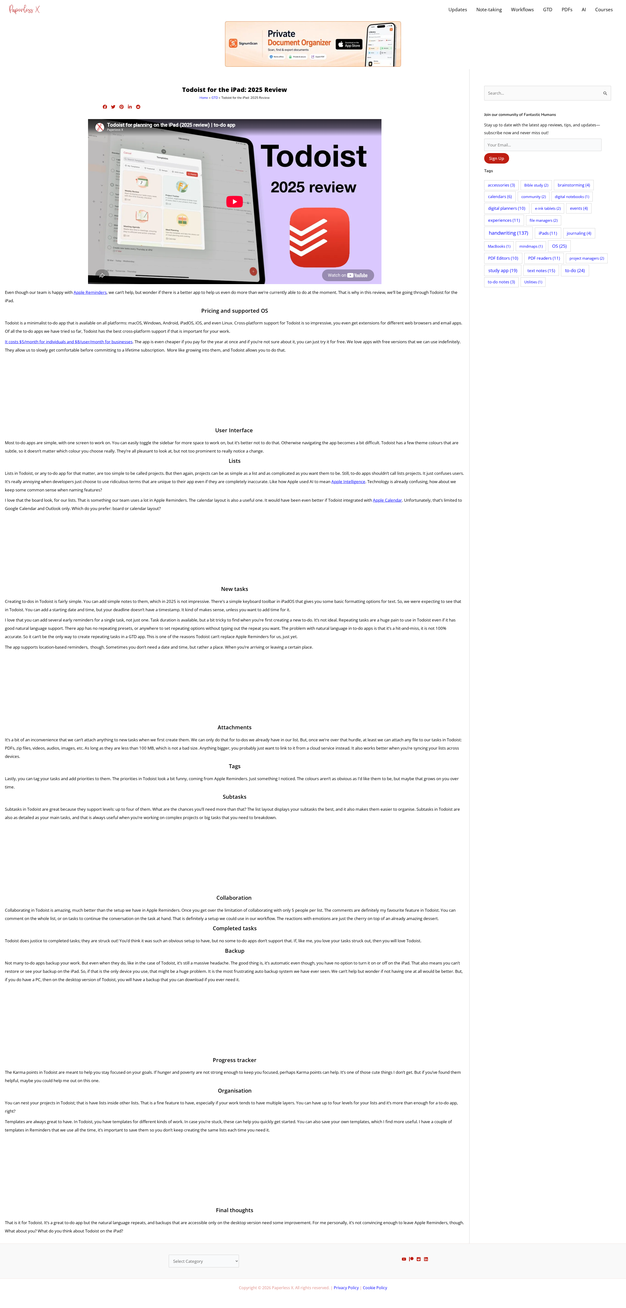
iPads (548, 233)
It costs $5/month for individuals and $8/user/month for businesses (69, 341)
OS (559, 246)
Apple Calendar (387, 500)
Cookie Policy (375, 1287)
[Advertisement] (234, 390)
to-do (575, 270)
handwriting (508, 233)
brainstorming (574, 185)
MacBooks (499, 246)
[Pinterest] (121, 106)
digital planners (506, 208)
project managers (587, 258)
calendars (500, 196)
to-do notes (501, 282)
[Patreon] (411, 1259)
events (579, 208)
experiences (504, 220)
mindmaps (531, 246)
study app (502, 270)
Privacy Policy (346, 1287)
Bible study (536, 185)
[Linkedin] (130, 106)
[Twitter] (113, 106)
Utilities (533, 281)
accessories (501, 185)
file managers (544, 220)
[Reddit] (138, 106)
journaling (579, 233)
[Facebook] (105, 106)
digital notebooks (572, 196)
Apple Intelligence (348, 481)
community (533, 196)
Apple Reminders (90, 292)
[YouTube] (404, 1259)
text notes (541, 270)
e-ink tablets (548, 208)
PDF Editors (503, 258)
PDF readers (544, 258)
